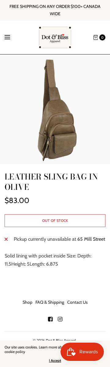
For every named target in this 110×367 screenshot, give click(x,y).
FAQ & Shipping (49, 302)
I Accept (55, 360)
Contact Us (77, 302)
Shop (27, 302)
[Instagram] (60, 319)
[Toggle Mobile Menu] (11, 37)
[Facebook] (50, 319)
